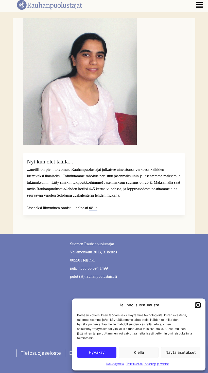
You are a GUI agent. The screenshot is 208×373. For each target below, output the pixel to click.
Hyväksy (97, 352)
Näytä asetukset (180, 352)
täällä (93, 208)
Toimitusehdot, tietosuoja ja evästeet (147, 364)
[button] (197, 305)
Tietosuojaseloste (41, 353)
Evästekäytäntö (115, 364)
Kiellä (139, 352)
